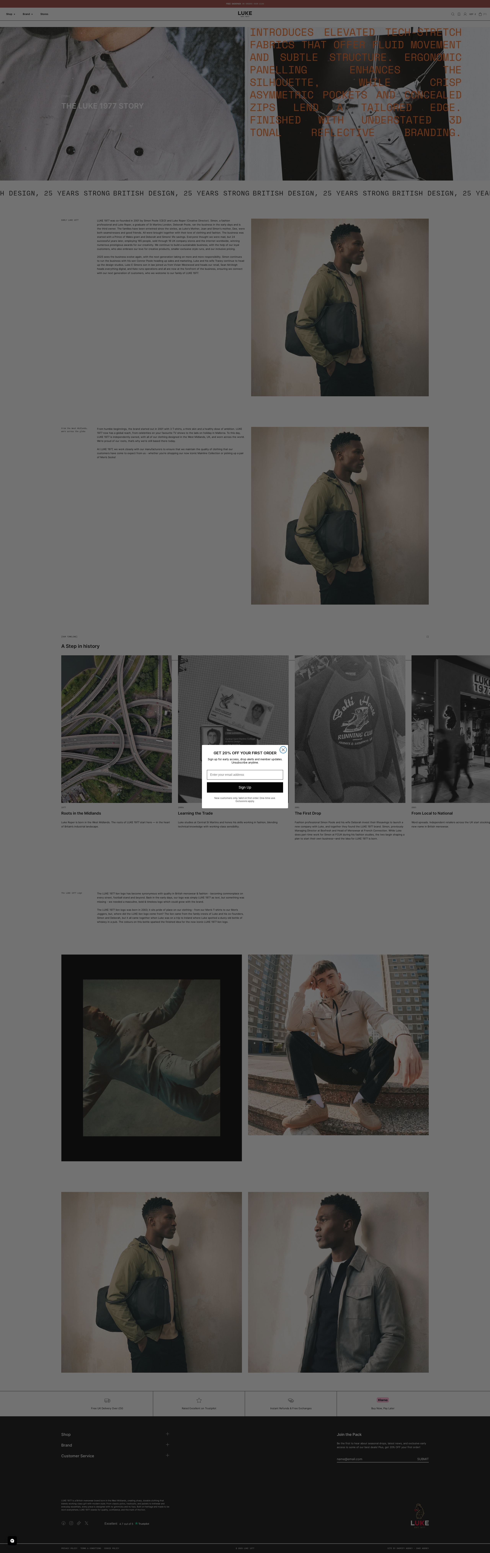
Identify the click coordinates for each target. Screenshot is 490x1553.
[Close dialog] (283, 749)
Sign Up (245, 787)
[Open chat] (12, 1540)
